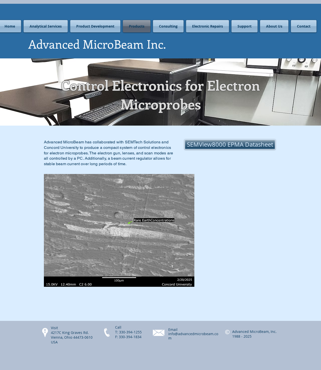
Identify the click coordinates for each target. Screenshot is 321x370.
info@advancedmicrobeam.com (193, 335)
